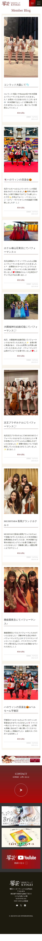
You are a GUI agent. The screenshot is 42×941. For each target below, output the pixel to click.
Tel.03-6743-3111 (21, 898)
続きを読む (21, 113)
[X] (21, 905)
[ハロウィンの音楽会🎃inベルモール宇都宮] (21, 683)
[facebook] (25, 905)
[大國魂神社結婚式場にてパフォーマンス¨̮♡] (21, 306)
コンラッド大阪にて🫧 (16, 84)
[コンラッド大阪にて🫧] (21, 47)
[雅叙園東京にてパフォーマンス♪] (21, 590)
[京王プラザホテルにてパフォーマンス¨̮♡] (21, 392)
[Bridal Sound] (21, 824)
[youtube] (17, 905)
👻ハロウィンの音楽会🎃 (18, 179)
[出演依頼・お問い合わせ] (21, 762)
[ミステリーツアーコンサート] (21, 846)
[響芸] (11, 3)
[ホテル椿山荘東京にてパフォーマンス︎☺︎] (21, 231)
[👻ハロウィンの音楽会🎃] (21, 149)
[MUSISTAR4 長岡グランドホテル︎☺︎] (21, 491)
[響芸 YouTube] (21, 867)
